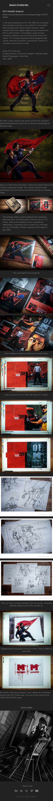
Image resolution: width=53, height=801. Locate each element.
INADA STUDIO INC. (16, 5)
